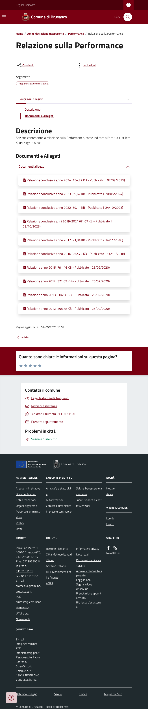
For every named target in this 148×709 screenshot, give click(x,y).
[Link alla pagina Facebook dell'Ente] (108, 548)
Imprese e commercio (58, 511)
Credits (83, 694)
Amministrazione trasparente (45, 33)
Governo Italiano (56, 566)
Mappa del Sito (113, 694)
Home (19, 33)
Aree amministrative (28, 488)
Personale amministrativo (28, 514)
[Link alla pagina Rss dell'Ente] (115, 548)
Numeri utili (23, 619)
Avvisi (109, 494)
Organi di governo (26, 506)
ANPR (49, 583)
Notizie (110, 488)
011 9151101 (24, 571)
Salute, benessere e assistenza (89, 491)
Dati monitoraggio (26, 694)
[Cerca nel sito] (126, 17)
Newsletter (113, 553)
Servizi (58, 694)
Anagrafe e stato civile (58, 491)
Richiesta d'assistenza (88, 604)
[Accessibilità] (11, 698)
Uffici (19, 529)
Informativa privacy (87, 548)
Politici (20, 523)
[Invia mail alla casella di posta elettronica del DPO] (26, 644)
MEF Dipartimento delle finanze (58, 575)
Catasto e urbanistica (58, 506)
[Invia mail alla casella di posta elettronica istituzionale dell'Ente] (29, 588)
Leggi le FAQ (83, 580)
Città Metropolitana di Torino (59, 557)
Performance (76, 33)
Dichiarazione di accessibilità (88, 563)
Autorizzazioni (54, 500)
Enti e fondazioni (26, 500)
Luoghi (110, 518)
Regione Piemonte (25, 5)
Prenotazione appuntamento (88, 595)
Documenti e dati (26, 494)
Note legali (82, 554)
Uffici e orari (23, 613)
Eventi (110, 524)
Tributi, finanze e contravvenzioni (89, 503)
